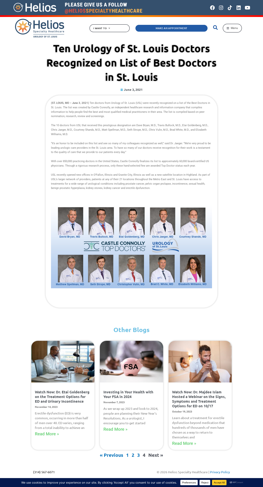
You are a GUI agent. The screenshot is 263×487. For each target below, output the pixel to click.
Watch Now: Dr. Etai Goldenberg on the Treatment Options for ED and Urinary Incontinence (62, 397)
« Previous (111, 455)
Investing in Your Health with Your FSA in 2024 (128, 394)
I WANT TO (100, 28)
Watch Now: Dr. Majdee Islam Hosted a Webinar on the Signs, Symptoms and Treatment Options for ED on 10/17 (199, 399)
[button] (232, 28)
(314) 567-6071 (44, 472)
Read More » (47, 433)
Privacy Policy (220, 472)
